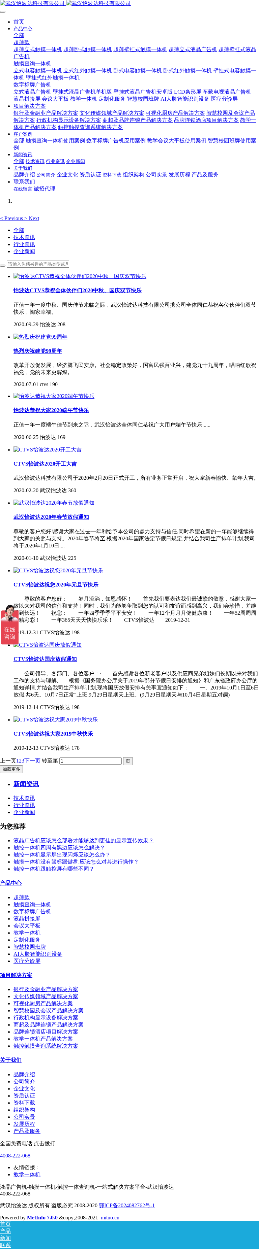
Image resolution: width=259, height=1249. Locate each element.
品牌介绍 (24, 1074)
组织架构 (24, 1110)
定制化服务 (26, 940)
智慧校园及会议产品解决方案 (48, 1010)
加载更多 (11, 769)
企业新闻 (24, 251)
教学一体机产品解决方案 (43, 1039)
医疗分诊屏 (26, 961)
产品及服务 (26, 1131)
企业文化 (24, 1088)
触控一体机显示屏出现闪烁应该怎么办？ (62, 854)
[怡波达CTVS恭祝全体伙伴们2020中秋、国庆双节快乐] (79, 276)
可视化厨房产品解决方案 (43, 1003)
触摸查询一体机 (32, 904)
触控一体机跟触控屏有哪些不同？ (53, 869)
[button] (12, 218)
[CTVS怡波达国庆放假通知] (47, 645)
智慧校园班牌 (29, 947)
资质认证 (24, 1096)
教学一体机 (26, 933)
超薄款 (21, 897)
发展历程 (24, 1124)
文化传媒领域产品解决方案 (45, 996)
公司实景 (24, 1117)
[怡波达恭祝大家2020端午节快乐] (53, 396)
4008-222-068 (15, 1155)
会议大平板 (26, 926)
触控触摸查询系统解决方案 (45, 1046)
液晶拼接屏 (26, 918)
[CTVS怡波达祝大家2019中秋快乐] (55, 719)
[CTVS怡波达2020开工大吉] (47, 449)
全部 (18, 35)
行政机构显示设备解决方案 (45, 1017)
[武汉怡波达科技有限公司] (129, 3)
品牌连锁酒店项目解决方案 (45, 1032)
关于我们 (11, 1060)
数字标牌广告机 (32, 911)
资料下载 (24, 1103)
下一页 (32, 761)
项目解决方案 (16, 975)
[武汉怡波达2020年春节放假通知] (53, 503)
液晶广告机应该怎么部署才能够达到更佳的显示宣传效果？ (83, 840)
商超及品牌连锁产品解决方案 (48, 1024)
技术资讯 (24, 237)
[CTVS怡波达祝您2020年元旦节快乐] (58, 570)
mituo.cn (110, 1217)
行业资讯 (24, 244)
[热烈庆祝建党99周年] (40, 337)
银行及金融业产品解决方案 (45, 989)
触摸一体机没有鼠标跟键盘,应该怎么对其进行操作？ (76, 862)
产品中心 (11, 883)
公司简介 (24, 1081)
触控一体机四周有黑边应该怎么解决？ (59, 847)
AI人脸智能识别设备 (37, 954)
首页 (18, 22)
